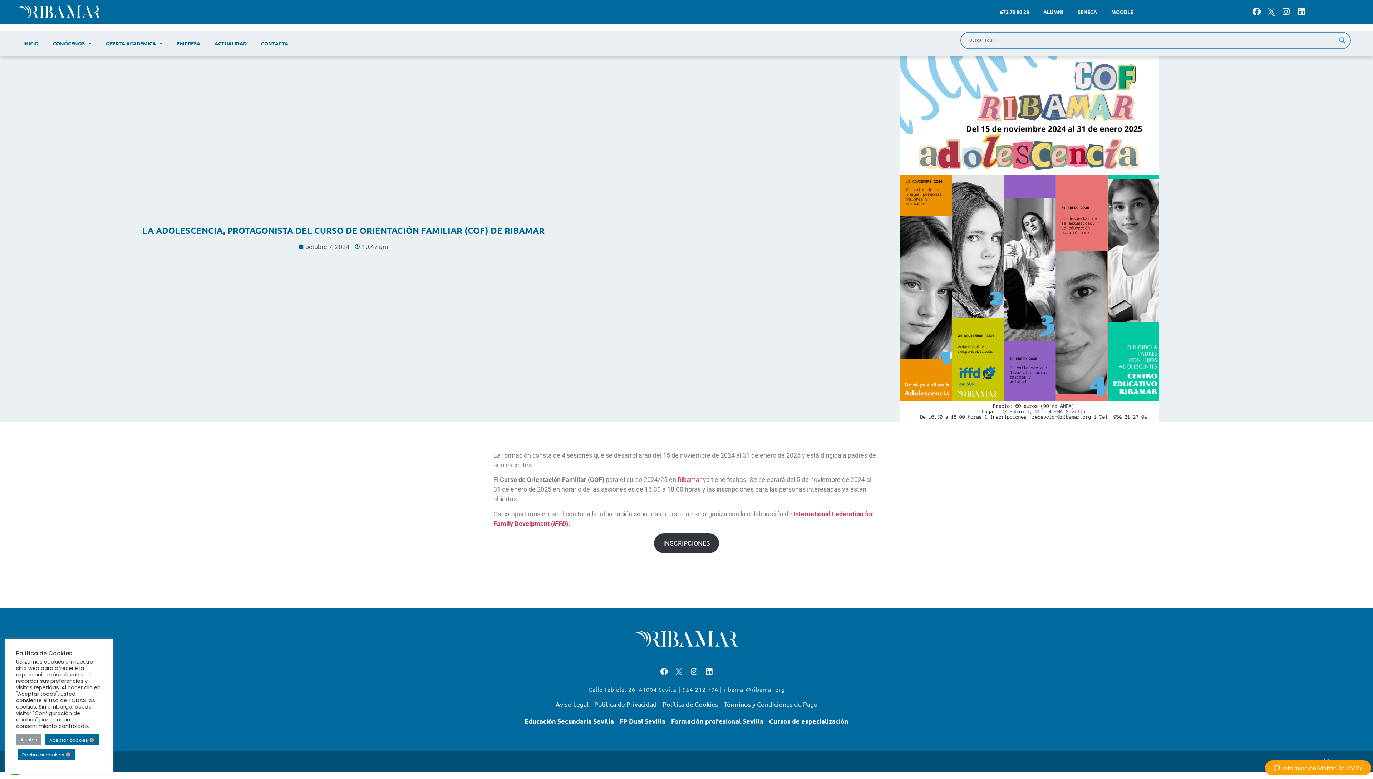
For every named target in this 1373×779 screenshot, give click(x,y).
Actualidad (231, 43)
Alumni (1053, 12)
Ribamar (690, 479)
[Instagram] (1286, 11)
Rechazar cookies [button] (43, 754)
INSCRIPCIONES (686, 543)
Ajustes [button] (28, 739)
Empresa (188, 43)
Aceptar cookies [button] (69, 739)
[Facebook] (1256, 11)
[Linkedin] (1301, 11)
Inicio (31, 43)
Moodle (1122, 12)
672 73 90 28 (1014, 12)
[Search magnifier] (1342, 40)
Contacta (274, 43)
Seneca (1087, 12)
